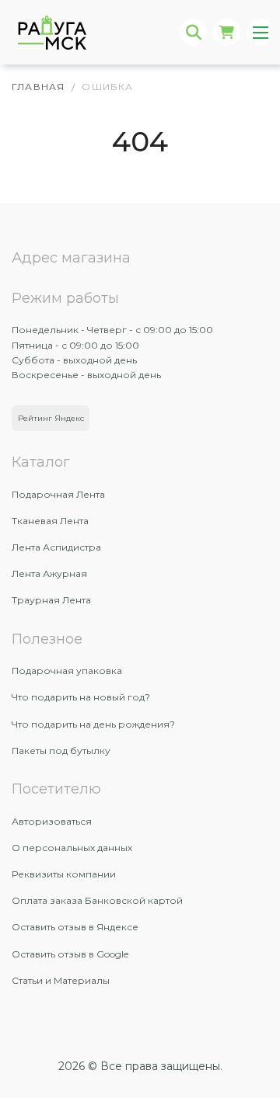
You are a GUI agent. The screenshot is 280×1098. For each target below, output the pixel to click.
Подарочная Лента (58, 494)
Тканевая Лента (50, 520)
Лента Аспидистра (56, 547)
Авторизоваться (52, 821)
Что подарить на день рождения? (93, 724)
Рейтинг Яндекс (51, 418)
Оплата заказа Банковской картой (97, 900)
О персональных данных (72, 847)
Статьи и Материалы (61, 980)
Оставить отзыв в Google (70, 954)
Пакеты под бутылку (61, 750)
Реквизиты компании (64, 874)
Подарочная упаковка (67, 670)
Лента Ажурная (49, 573)
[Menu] (260, 32)
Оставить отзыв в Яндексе (75, 927)
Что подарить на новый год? (81, 697)
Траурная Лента (51, 600)
